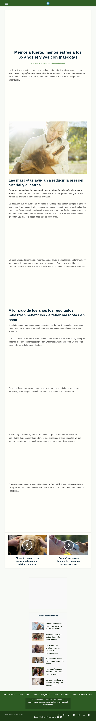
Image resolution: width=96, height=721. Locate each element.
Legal (36, 717)
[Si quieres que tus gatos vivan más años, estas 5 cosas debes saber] (39, 637)
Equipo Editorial (58, 63)
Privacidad (50, 717)
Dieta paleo (25, 694)
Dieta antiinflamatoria (83, 694)
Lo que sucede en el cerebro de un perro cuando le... (54, 682)
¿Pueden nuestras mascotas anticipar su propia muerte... (54, 625)
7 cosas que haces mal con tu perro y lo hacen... (55, 661)
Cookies (42, 717)
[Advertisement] (48, 28)
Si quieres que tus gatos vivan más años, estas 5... (54, 637)
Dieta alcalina (9, 694)
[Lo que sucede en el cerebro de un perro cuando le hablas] (39, 681)
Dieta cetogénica (42, 694)
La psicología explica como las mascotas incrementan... (53, 649)
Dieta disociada (61, 694)
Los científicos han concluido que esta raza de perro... (54, 671)
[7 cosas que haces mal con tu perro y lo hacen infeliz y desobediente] (39, 660)
